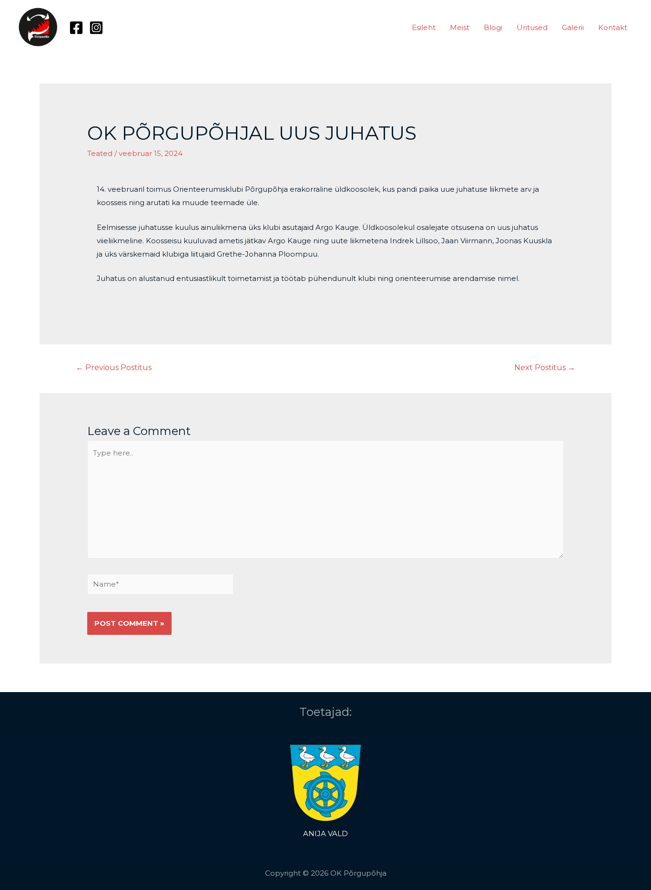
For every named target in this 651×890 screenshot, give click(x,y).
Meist (459, 27)
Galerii (573, 27)
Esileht (424, 27)
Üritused (532, 27)
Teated (99, 153)
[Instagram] (96, 28)
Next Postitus (544, 367)
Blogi (493, 27)
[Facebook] (76, 28)
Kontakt (612, 27)
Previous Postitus (114, 367)
